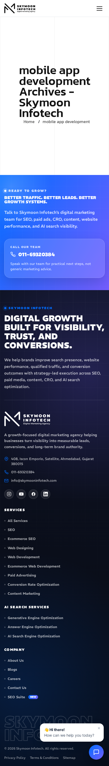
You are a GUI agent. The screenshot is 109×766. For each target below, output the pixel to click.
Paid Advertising (22, 575)
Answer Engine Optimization (32, 627)
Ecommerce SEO (22, 539)
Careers (14, 679)
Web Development (24, 557)
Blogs (12, 669)
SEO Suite (22, 697)
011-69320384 (36, 254)
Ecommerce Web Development (34, 566)
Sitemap (69, 758)
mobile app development (66, 121)
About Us (16, 660)
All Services (18, 521)
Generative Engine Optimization (35, 618)
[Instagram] (9, 494)
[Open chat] (96, 752)
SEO (11, 530)
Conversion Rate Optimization (33, 584)
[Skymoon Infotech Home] (20, 8)
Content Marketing (24, 593)
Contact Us (17, 688)
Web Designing (20, 548)
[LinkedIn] (45, 494)
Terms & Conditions (44, 758)
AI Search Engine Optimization (34, 636)
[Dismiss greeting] (99, 728)
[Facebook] (33, 494)
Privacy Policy (15, 758)
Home (29, 121)
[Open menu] (99, 8)
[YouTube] (21, 494)
